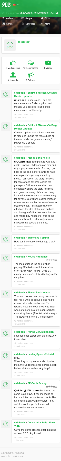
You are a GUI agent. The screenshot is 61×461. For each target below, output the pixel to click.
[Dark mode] (51, 12)
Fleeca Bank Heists (39, 157)
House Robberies (38, 256)
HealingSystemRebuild (41, 354)
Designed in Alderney (12, 452)
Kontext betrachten (25, 114)
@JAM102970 (31, 390)
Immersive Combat (38, 237)
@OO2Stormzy (22, 161)
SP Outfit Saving (37, 383)
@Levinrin (20, 100)
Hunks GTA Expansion (41, 331)
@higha (18, 390)
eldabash (24, 41)
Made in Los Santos (12, 456)
